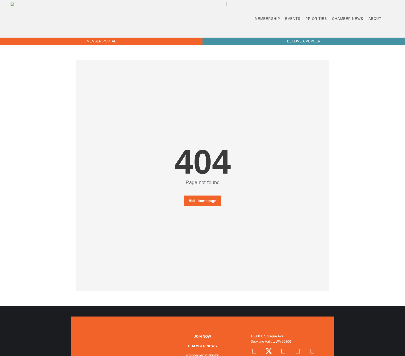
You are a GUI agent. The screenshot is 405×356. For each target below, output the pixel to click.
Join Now (202, 336)
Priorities (316, 18)
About (375, 18)
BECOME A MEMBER (303, 41)
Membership (267, 18)
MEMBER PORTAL (101, 41)
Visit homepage (202, 200)
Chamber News (347, 18)
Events (293, 18)
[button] (394, 18)
